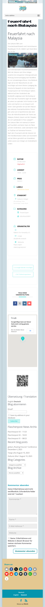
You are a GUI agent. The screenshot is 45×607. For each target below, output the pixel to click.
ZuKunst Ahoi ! (13, 456)
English (11, 401)
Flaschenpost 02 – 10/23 (17, 435)
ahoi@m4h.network (20, 239)
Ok (30, 331)
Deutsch (17, 401)
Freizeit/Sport (24, 213)
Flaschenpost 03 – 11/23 (17, 432)
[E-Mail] (29, 303)
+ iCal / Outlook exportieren (23, 274)
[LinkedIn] (24, 303)
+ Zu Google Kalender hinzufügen (23, 267)
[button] (6, 569)
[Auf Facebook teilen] (15, 303)
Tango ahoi (12, 453)
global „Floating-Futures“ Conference (22, 447)
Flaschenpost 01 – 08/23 (17, 438)
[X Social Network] (20, 303)
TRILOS (26, 604)
